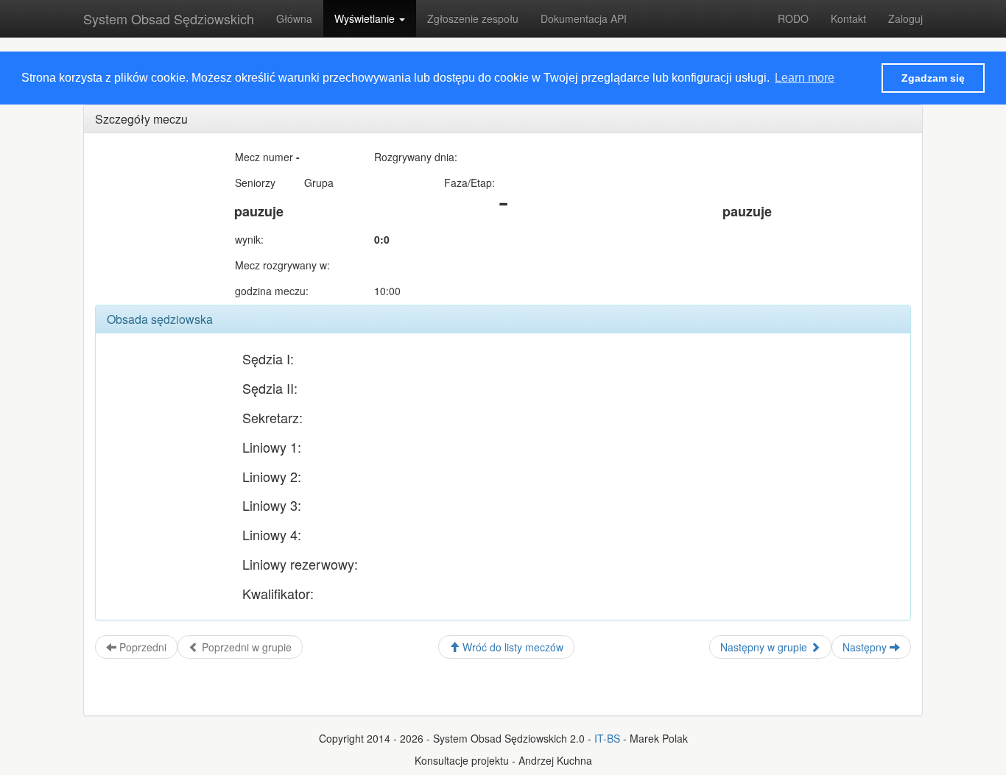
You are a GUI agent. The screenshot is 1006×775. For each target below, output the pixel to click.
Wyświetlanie (366, 18)
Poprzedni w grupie (245, 647)
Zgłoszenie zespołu (472, 18)
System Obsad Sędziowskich (168, 18)
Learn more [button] (804, 77)
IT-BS (607, 738)
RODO (793, 18)
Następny (866, 647)
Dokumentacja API (584, 18)
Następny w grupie (765, 647)
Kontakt (848, 18)
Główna (294, 18)
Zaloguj (905, 18)
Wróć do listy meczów (511, 647)
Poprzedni (141, 647)
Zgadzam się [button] (933, 78)
